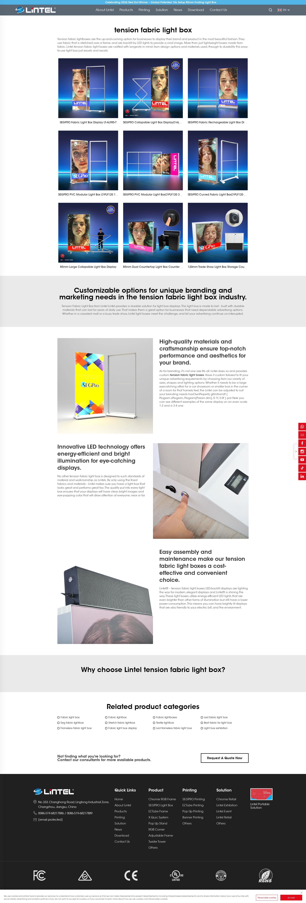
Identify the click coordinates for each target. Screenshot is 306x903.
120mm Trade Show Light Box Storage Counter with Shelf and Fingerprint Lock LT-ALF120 (246, 267)
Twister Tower (157, 841)
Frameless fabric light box (76, 728)
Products (126, 10)
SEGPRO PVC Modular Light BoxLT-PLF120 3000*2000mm (160, 194)
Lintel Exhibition (226, 805)
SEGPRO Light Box (161, 805)
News (178, 10)
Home (119, 799)
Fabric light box (70, 717)
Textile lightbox (165, 722)
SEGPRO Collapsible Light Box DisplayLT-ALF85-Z (154, 122)
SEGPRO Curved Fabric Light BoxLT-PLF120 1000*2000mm (226, 194)
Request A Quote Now (224, 758)
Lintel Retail (224, 817)
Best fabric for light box (218, 722)
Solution (162, 10)
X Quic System (158, 817)
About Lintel (105, 10)
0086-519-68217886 (51, 813)
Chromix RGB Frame (162, 799)
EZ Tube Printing (193, 805)
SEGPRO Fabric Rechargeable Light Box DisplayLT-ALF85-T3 (227, 122)
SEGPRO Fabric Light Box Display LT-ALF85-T (88, 122)
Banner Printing (192, 817)
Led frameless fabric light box (174, 728)
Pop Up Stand (158, 823)
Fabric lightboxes (166, 717)
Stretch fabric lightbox (121, 722)
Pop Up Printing (192, 811)
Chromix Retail (226, 799)
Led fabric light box (216, 717)
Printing (144, 10)
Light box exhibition (216, 728)
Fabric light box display (122, 728)
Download (196, 10)
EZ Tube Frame (158, 811)
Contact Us (218, 10)
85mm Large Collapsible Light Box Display (88, 267)
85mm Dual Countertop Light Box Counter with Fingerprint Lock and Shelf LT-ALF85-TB (180, 267)
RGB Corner (157, 829)
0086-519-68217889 (79, 813)
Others (153, 847)
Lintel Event (224, 811)
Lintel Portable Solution (260, 805)
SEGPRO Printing (193, 799)
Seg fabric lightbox (72, 722)
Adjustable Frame (161, 835)
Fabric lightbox (117, 717)
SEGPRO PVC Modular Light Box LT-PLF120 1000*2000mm (96, 194)
